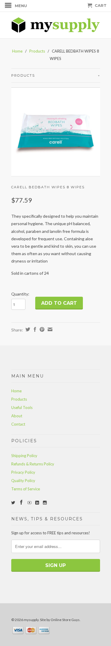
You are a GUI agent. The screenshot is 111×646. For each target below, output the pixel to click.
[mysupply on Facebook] (21, 502)
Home (16, 390)
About (16, 415)
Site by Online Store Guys (60, 619)
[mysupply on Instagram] (45, 503)
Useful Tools (22, 407)
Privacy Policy (23, 472)
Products (37, 51)
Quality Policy (23, 480)
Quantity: (20, 293)
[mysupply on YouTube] (29, 503)
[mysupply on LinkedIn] (37, 503)
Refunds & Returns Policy (32, 464)
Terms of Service (25, 489)
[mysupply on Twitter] (13, 503)
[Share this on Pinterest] (41, 329)
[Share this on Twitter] (27, 329)
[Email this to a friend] (49, 329)
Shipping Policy (24, 455)
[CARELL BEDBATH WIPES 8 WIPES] (55, 131)
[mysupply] (55, 25)
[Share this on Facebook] (34, 329)
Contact (18, 424)
